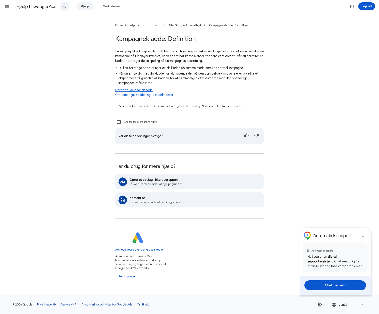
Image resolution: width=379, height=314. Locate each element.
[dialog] (335, 261)
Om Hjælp (143, 304)
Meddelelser (111, 6)
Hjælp (85, 6)
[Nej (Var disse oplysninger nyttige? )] (257, 136)
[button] (7, 6)
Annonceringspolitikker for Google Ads (107, 304)
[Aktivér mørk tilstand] (320, 304)
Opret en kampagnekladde (134, 90)
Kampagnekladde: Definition (229, 25)
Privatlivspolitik (46, 304)
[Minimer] (363, 234)
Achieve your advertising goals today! (139, 249)
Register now (126, 276)
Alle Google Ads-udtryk (185, 25)
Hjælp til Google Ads (36, 6)
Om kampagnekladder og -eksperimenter (144, 95)
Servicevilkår (69, 304)
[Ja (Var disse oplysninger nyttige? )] (246, 136)
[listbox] (347, 304)
